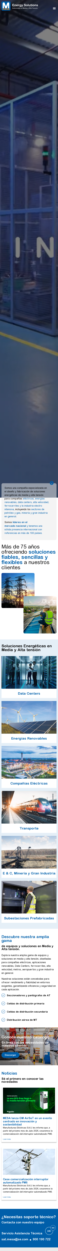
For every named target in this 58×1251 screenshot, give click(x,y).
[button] (54, 8)
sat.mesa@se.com (14, 1239)
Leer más (7, 1139)
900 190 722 (42, 1239)
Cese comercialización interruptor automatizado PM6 (25, 1181)
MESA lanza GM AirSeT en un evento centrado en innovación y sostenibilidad (27, 1121)
